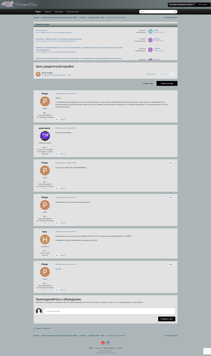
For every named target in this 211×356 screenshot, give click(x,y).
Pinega (49, 73)
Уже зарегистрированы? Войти (181, 5)
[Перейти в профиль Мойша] (150, 31)
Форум (38, 12)
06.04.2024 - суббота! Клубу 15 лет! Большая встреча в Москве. (59, 39)
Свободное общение (65, 32)
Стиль (97, 348)
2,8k (45, 147)
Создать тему (148, 83)
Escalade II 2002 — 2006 (63, 75)
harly (44, 232)
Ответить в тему (167, 83)
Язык (91, 348)
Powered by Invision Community (105, 353)
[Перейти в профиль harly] (45, 239)
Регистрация (202, 4)
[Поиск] (175, 11)
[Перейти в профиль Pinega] (38, 74)
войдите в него (113, 302)
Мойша (43, 32)
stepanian (157, 39)
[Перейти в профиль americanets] (45, 136)
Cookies (119, 348)
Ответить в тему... (54, 311)
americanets (44, 128)
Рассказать (152, 74)
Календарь (59, 12)
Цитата (63, 119)
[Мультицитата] (57, 119)
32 (46, 113)
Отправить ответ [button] (166, 319)
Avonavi (43, 41)
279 (45, 251)
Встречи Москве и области (66, 41)
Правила (48, 12)
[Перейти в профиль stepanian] (150, 40)
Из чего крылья (41, 30)
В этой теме (166, 11)
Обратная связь (73, 12)
